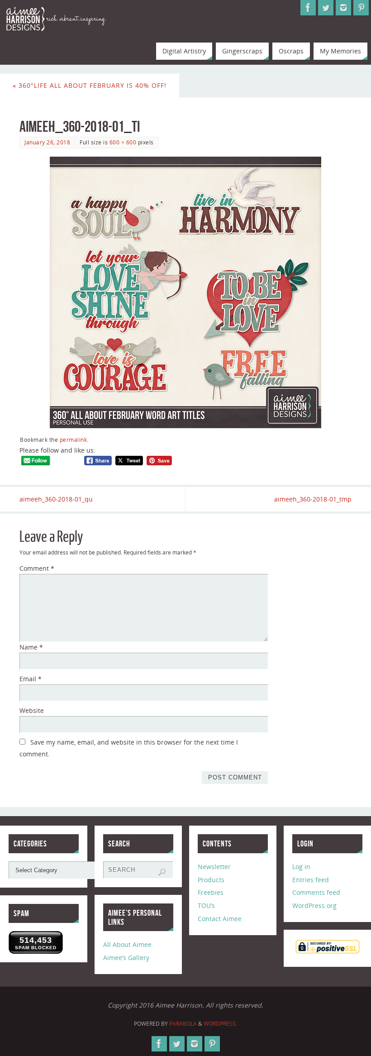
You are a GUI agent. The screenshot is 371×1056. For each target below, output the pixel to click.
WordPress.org (314, 905)
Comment (36, 568)
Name (31, 647)
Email (30, 678)
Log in (301, 866)
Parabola (183, 1023)
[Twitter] (325, 7)
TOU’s (206, 905)
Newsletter (214, 866)
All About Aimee (127, 944)
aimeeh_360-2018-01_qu (56, 499)
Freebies (211, 892)
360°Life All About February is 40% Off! (89, 85)
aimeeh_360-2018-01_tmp (313, 499)
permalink (73, 439)
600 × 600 (123, 142)
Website (31, 710)
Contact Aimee (220, 918)
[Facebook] (308, 7)
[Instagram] (343, 7)
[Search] (161, 872)
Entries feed (310, 879)
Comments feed (316, 892)
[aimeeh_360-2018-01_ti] (185, 292)
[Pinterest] (361, 7)
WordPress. (220, 1023)
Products (211, 879)
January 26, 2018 (47, 142)
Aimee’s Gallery (126, 957)
